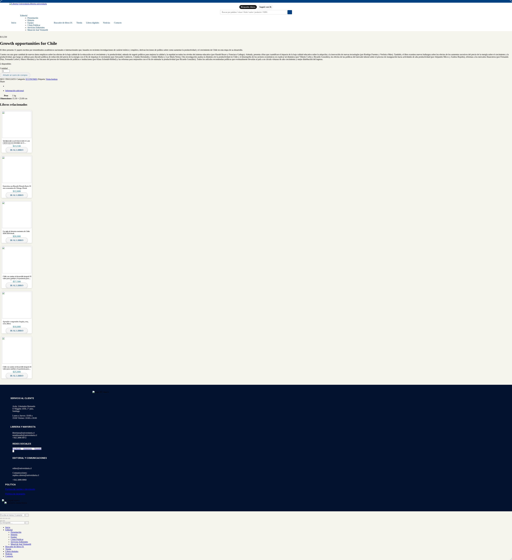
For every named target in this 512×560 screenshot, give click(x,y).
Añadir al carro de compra (15, 75)
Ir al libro (16, 150)
